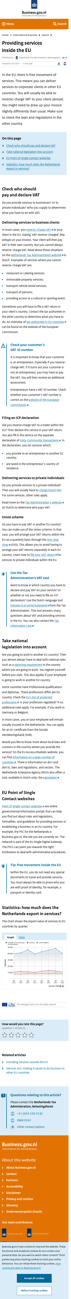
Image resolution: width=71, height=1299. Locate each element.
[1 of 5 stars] (5, 1035)
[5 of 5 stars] (32, 1035)
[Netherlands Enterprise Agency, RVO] (12, 1233)
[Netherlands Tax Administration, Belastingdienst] (38, 1233)
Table (22, 937)
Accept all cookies (34, 1278)
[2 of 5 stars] (12, 1035)
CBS (57, 986)
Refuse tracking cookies (34, 1290)
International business (25, 35)
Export (45, 35)
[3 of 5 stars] (18, 1035)
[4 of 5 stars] (25, 1035)
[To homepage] (34, 4)
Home (5, 35)
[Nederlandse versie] (65, 64)
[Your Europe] (8, 1004)
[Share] (58, 64)
